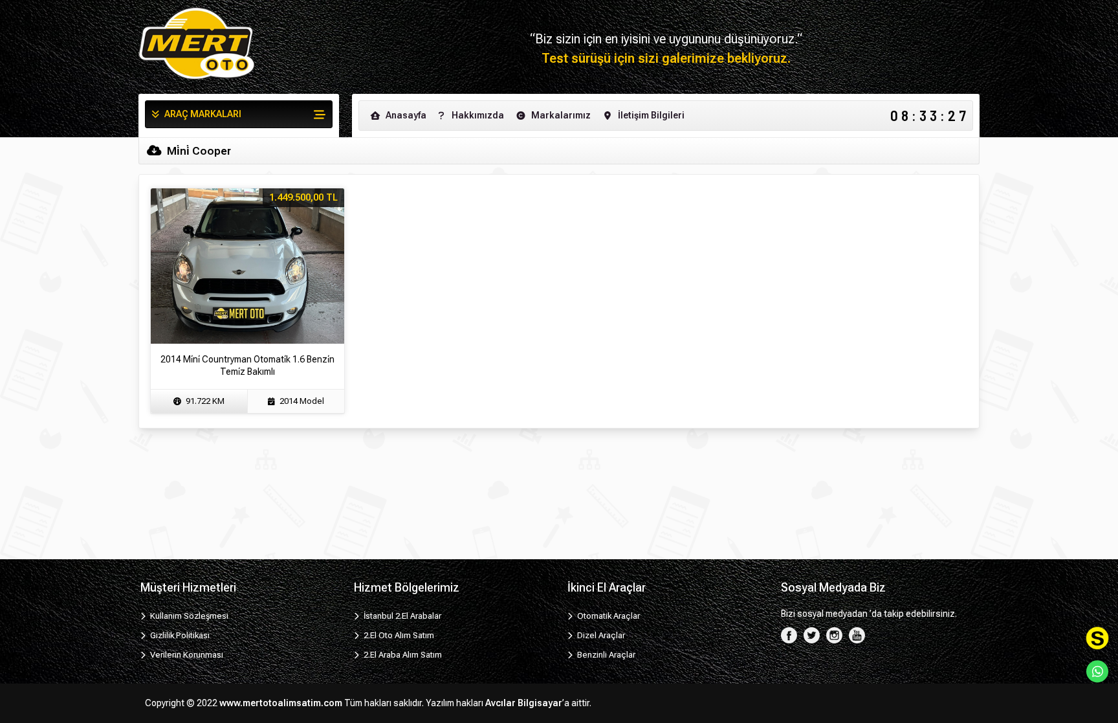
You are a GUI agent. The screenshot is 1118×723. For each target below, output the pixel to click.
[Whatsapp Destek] (1097, 671)
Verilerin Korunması (185, 655)
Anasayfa (405, 115)
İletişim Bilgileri (650, 115)
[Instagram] (834, 634)
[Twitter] (812, 634)
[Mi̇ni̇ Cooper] (196, 43)
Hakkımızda (477, 115)
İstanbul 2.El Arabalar (401, 616)
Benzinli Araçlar (605, 655)
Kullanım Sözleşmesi (188, 616)
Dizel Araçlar (600, 635)
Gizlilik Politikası (179, 635)
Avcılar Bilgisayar (523, 703)
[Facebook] (789, 634)
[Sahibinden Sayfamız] (1097, 638)
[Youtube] (857, 634)
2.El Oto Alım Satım (398, 635)
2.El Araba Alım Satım (402, 655)
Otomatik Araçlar (607, 616)
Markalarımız (560, 115)
